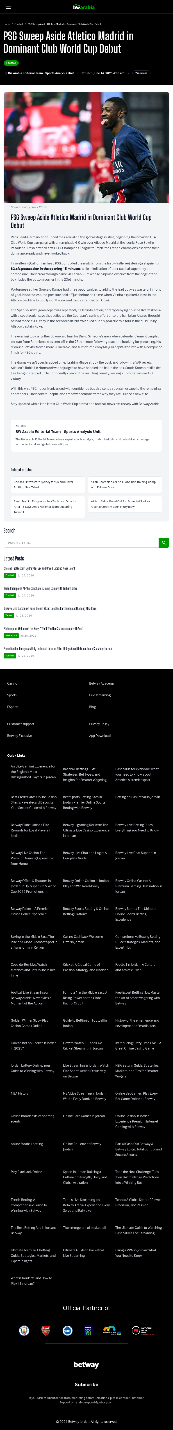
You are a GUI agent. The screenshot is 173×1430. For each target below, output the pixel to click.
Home (7, 24)
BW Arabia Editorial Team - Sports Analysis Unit (41, 73)
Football (18, 24)
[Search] (164, 543)
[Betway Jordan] (86, 7)
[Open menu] (8, 6)
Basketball (11, 635)
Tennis (8, 615)
